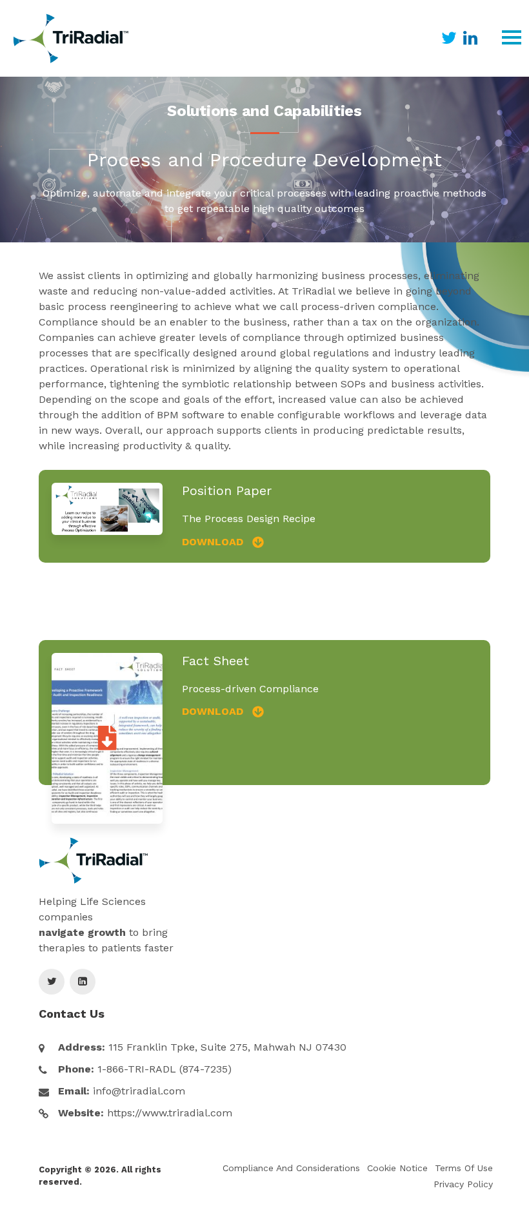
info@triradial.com (139, 1091)
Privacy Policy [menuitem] (463, 1184)
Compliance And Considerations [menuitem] (291, 1168)
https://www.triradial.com (169, 1113)
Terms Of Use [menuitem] (464, 1168)
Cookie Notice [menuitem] (397, 1168)
